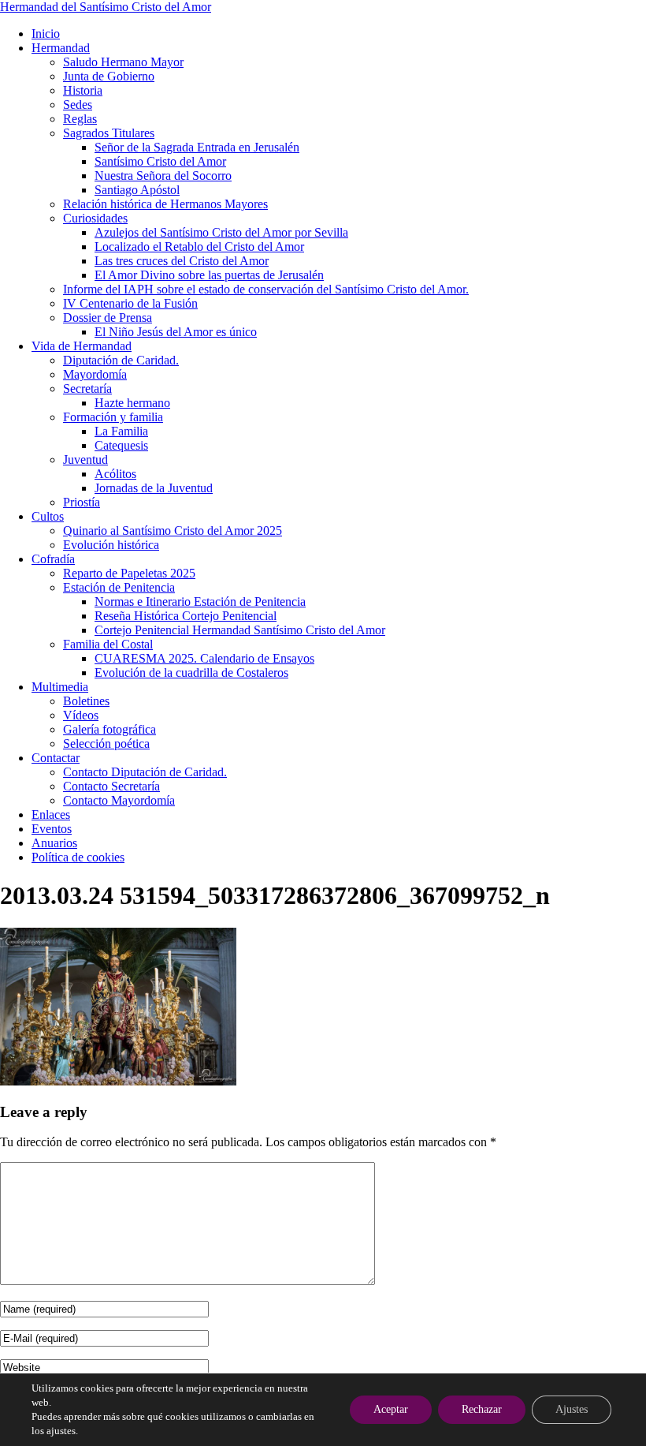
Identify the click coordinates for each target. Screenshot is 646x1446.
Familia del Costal (108, 644)
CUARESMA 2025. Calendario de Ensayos (204, 658)
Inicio (46, 33)
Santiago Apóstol (137, 189)
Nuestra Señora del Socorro (163, 175)
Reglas (80, 118)
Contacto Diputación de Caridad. (145, 772)
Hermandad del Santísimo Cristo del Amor (105, 6)
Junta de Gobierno (108, 76)
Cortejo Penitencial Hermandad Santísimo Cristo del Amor (240, 630)
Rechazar (482, 1409)
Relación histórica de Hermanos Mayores (165, 204)
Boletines (86, 701)
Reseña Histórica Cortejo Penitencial (186, 615)
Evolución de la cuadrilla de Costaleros (191, 672)
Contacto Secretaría (111, 786)
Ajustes (571, 1409)
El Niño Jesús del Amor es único (176, 331)
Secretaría (87, 388)
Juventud (85, 459)
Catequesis (121, 445)
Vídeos (80, 715)
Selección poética (106, 743)
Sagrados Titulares (108, 133)
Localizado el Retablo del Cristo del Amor (199, 246)
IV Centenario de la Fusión (130, 303)
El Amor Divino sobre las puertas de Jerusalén (209, 275)
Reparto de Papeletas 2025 (129, 573)
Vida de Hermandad (82, 346)
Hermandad (61, 47)
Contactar (56, 757)
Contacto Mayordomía (119, 800)
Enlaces (51, 814)
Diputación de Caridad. (121, 360)
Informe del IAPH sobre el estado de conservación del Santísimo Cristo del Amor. (266, 289)
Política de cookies (78, 857)
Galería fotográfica (109, 729)
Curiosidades (95, 218)
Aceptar (390, 1409)
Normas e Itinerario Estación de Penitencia (200, 601)
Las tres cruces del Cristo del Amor (182, 260)
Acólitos (115, 473)
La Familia (121, 431)
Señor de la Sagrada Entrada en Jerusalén (197, 147)
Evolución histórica (111, 544)
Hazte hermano (132, 402)
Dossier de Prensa (107, 317)
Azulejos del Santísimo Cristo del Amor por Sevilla (221, 232)
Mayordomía (95, 374)
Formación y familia (113, 417)
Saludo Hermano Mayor (123, 62)
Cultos (48, 516)
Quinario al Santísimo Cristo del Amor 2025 (172, 530)
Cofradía (53, 559)
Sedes (77, 104)
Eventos (52, 828)
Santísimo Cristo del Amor (160, 161)
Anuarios (54, 843)
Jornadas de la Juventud (154, 488)
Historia (82, 90)
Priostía (81, 502)
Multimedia (60, 686)
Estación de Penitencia (119, 587)
